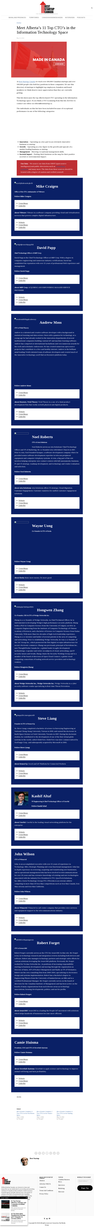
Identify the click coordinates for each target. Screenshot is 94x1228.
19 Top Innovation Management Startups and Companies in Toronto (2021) (18, 1216)
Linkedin (21, 206)
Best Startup (34, 1158)
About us (42, 1180)
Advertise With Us (45, 1184)
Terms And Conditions (46, 1190)
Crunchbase (60, 166)
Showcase (61, 1191)
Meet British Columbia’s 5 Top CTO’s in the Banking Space (65, 1113)
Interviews (61, 1185)
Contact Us (42, 1187)
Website (21, 222)
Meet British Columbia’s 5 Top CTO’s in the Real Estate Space (26, 1113)
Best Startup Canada (27, 81)
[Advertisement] (47, 128)
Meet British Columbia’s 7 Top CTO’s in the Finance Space (45, 1113)
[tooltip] (36, 1153)
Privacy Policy (43, 1194)
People (19, 22)
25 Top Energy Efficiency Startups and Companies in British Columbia (18, 1203)
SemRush (24, 169)
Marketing (61, 1188)
